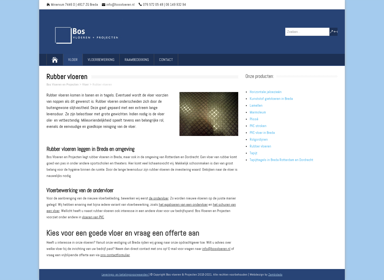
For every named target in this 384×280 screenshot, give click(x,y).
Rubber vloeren (260, 146)
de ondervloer (158, 198)
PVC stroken (258, 126)
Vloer (73, 59)
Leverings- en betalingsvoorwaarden (125, 274)
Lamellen (256, 105)
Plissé (254, 119)
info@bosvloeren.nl (216, 249)
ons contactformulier (115, 255)
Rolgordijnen (259, 139)
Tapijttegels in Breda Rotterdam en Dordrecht (281, 160)
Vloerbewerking (101, 59)
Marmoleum (258, 112)
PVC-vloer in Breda (262, 132)
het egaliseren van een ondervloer (183, 204)
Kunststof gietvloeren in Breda (271, 98)
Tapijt (253, 153)
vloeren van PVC (93, 217)
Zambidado (275, 274)
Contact (166, 59)
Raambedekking (137, 59)
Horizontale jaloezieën (266, 92)
